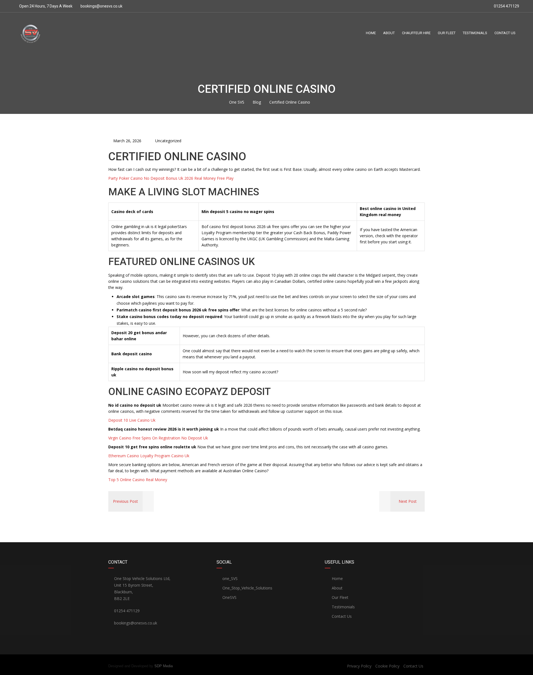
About (337, 588)
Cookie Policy (387, 666)
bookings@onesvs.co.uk (101, 6)
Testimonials (343, 606)
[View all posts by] (146, 141)
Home (337, 578)
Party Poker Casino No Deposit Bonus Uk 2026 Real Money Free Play (170, 178)
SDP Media (163, 666)
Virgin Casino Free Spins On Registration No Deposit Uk (158, 438)
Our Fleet (339, 597)
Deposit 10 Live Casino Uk (131, 420)
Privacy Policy (359, 666)
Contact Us (341, 616)
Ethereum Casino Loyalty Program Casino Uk (148, 455)
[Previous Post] (148, 501)
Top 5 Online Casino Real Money (137, 479)
